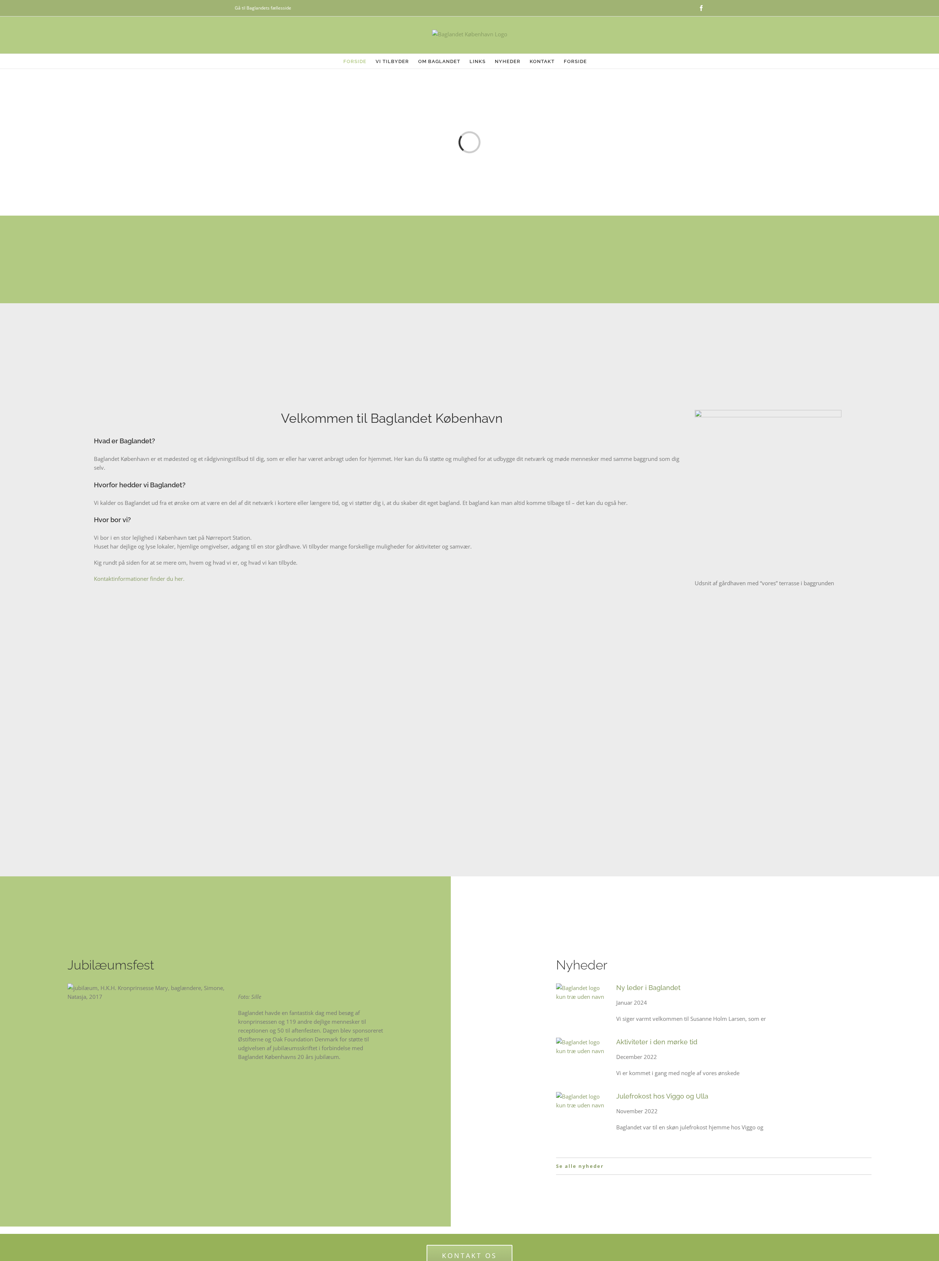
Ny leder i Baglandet (648, 987)
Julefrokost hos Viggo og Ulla (662, 1096)
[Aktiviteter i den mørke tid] (582, 1059)
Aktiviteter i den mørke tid (656, 1042)
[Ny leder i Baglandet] (582, 1004)
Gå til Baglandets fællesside (263, 8)
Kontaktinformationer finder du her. (139, 578)
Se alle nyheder (580, 1166)
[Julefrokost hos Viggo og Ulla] (582, 1113)
